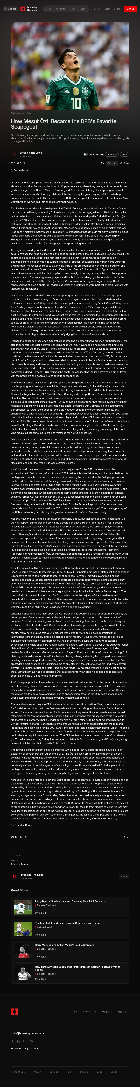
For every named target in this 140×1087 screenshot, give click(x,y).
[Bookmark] (23, 163)
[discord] (31, 1041)
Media (73, 9)
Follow (124, 876)
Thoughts (60, 9)
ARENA (73, 1011)
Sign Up (131, 9)
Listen (114, 163)
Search (97, 9)
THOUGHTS (90, 1011)
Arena (48, 9)
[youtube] (25, 1041)
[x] (12, 1041)
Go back (12, 9)
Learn (107, 9)
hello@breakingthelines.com (28, 1033)
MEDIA (106, 1012)
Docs (99, 1072)
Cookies (54, 1072)
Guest (114, 1072)
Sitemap (84, 1072)
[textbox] (70, 504)
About (83, 9)
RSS (69, 1072)
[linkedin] (18, 1041)
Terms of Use (18, 1072)
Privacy (37, 1072)
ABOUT (122, 1012)
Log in (117, 9)
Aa (102, 163)
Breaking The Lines (31, 152)
